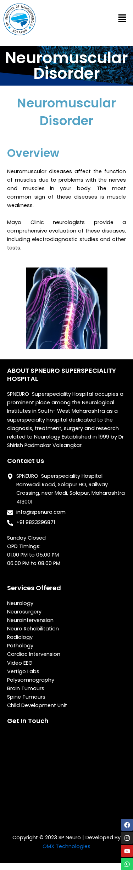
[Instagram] (127, 838)
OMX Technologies (66, 846)
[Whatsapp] (127, 864)
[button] (122, 18)
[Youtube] (127, 851)
